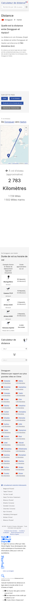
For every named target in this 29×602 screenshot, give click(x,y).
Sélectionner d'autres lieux (11, 108)
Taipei (7, 491)
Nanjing (6, 405)
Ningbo (20, 467)
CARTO (26, 163)
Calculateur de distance (13, 3)
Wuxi (20, 436)
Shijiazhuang (22, 449)
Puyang (6, 473)
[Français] (26, 2)
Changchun (22, 430)
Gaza (11, 497)
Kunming (7, 455)
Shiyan (20, 473)
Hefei (20, 424)
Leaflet (9, 163)
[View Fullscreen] (26, 134)
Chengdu (7, 393)
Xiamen (6, 436)
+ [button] (26, 128)
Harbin (23, 122)
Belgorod (8, 488)
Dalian (6, 430)
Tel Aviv (8, 494)
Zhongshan (22, 455)
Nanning (7, 461)
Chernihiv (9, 508)
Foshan (6, 412)
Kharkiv (8, 503)
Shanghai (7, 381)
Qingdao (7, 418)
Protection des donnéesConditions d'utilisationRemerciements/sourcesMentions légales (14, 532)
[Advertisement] (14, 72)
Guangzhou (22, 387)
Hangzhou (21, 405)
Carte (4, 98)
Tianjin (20, 393)
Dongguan (9, 122)
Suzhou (6, 424)
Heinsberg (10, 514)
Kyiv (7, 511)
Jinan (5, 442)
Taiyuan (21, 442)
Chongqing (22, 412)
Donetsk (9, 506)
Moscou (8, 500)
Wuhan (6, 399)
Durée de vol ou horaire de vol (12, 103)
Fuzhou (6, 467)
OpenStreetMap (15, 163)
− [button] (26, 130)
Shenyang (21, 418)
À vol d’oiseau (15, 98)
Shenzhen (7, 387)
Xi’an (20, 399)
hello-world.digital (8, 571)
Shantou (21, 461)
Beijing (20, 381)
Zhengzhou (7, 449)
